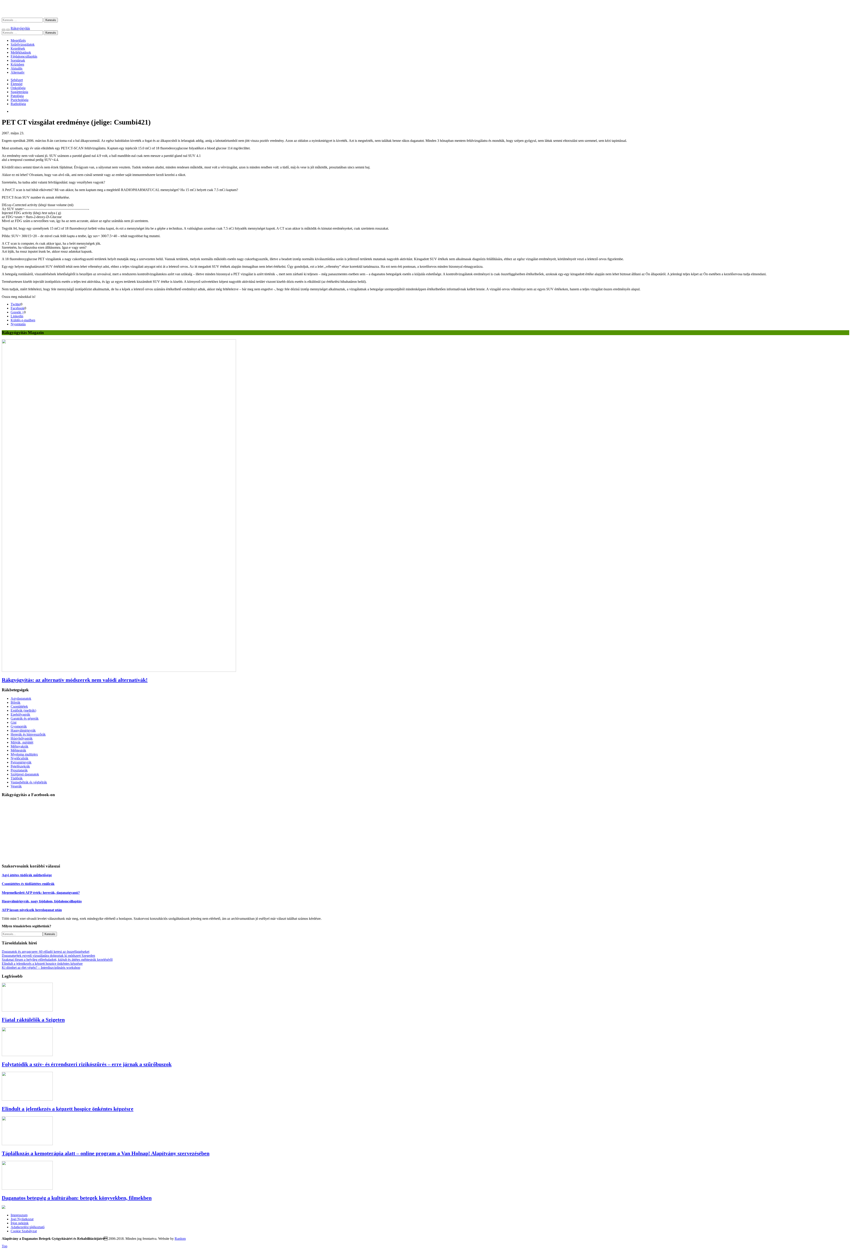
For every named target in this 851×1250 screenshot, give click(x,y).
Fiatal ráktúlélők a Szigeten (33, 1020)
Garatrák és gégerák (25, 718)
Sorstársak (18, 60)
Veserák (16, 786)
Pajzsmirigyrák (21, 762)
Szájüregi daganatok (25, 774)
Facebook (17, 308)
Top (4, 1246)
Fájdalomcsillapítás (24, 56)
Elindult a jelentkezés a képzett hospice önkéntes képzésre (42, 963)
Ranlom (180, 1238)
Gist (13, 722)
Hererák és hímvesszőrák (28, 734)
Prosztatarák (19, 770)
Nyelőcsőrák (19, 758)
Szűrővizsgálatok (23, 44)
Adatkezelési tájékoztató (28, 1227)
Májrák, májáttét (22, 742)
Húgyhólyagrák (22, 738)
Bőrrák (15, 702)
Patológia (17, 96)
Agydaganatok (21, 698)
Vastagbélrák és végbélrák (29, 782)
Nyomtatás (18, 324)
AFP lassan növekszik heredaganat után (32, 910)
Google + (17, 312)
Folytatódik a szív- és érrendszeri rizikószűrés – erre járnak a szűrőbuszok (87, 1064)
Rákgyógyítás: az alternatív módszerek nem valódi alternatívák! (75, 680)
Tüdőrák (17, 778)
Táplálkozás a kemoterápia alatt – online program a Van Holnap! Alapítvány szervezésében (105, 1153)
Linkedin (17, 316)
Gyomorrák (19, 726)
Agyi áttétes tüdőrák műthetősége (27, 875)
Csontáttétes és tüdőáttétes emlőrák (28, 884)
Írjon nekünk (20, 1223)
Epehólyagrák (20, 714)
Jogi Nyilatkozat (22, 1219)
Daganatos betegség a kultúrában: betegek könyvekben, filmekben (77, 1198)
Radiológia (18, 104)
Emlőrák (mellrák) (23, 710)
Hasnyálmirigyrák (23, 730)
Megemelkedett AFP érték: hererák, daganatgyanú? (41, 893)
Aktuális (16, 68)
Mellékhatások (21, 52)
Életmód (16, 84)
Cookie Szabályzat (24, 1231)
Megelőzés (18, 40)
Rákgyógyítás (425, 9)
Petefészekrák (20, 766)
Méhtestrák (18, 750)
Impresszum (19, 1215)
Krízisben (17, 64)
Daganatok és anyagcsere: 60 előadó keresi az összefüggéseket (45, 951)
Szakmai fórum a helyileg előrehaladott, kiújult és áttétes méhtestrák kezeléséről (57, 959)
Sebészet (17, 80)
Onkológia (18, 88)
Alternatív (18, 72)
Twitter (16, 304)
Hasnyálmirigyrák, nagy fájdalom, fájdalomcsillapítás (42, 901)
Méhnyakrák (19, 746)
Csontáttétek (19, 706)
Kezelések (18, 48)
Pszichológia (19, 100)
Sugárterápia (19, 92)
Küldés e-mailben (23, 320)
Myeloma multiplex (24, 754)
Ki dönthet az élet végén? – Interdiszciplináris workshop (41, 967)
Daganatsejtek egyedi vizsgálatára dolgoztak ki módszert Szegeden (48, 955)
